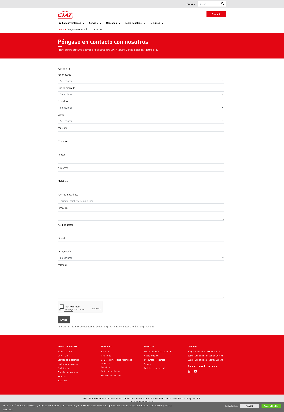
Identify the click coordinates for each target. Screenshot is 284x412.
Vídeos (147, 363)
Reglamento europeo (68, 363)
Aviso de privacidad (92, 398)
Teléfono (63, 181)
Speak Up (62, 380)
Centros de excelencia (68, 359)
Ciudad (61, 238)
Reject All (249, 406)
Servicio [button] (93, 23)
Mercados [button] (111, 23)
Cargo (61, 114)
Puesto (61, 154)
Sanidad (105, 351)
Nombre (62, 141)
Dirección (63, 207)
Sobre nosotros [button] (133, 23)
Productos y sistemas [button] (69, 23)
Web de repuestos (154, 368)
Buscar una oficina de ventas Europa (205, 355)
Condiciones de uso (112, 398)
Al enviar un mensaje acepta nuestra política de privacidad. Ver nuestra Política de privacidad (106, 326)
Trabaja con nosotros (68, 372)
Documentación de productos (158, 351)
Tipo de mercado (66, 87)
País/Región (64, 251)
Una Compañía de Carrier (142, 401)
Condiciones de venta (134, 398)
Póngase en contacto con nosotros (204, 351)
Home (61, 29)
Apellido (62, 127)
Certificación (64, 368)
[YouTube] (195, 371)
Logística (105, 367)
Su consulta (64, 74)
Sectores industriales (111, 375)
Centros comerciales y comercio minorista (116, 361)
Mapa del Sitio (194, 398)
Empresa (63, 167)
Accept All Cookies (271, 406)
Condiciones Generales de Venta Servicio (165, 398)
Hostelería (106, 355)
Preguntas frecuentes (154, 359)
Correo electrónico (68, 194)
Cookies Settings (231, 406)
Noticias (62, 376)
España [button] (189, 3)
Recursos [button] (155, 23)
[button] (59, 4)
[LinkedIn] (190, 371)
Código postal (65, 224)
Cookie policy (8, 409)
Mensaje (62, 264)
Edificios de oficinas (110, 371)
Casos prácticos (151, 355)
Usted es (63, 101)
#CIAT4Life (63, 355)
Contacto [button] (216, 14)
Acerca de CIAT (65, 351)
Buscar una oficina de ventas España (205, 359)
